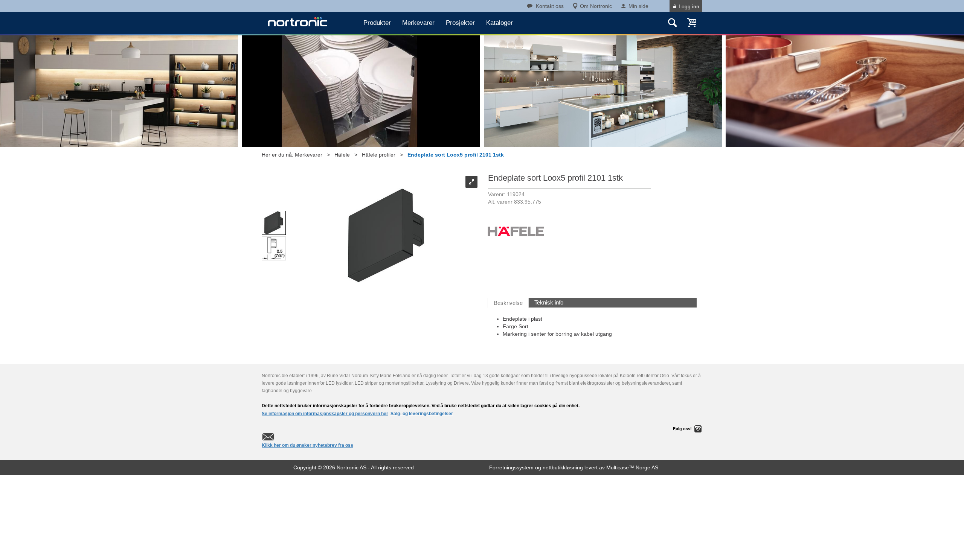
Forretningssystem (511, 467)
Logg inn (689, 6)
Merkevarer (418, 22)
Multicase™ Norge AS (632, 467)
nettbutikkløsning (563, 467)
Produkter (377, 22)
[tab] (508, 303)
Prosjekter (460, 22)
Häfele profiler (378, 155)
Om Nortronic (596, 6)
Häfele (342, 155)
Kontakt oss (550, 6)
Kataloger (499, 22)
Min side (638, 6)
